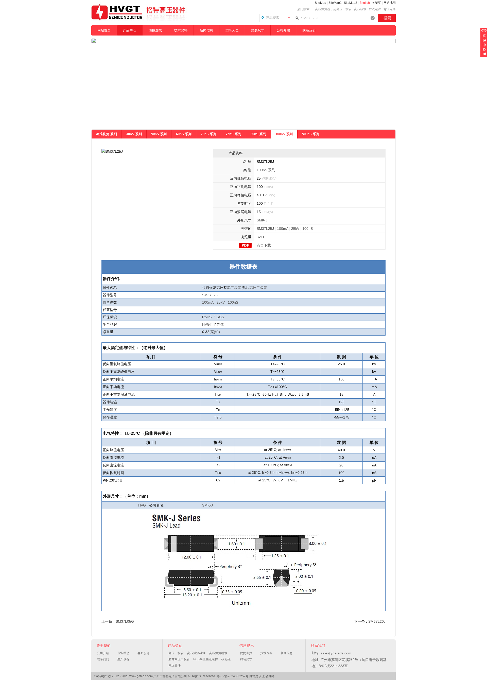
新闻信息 (206, 30)
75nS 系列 (233, 134)
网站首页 (104, 30)
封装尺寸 (257, 30)
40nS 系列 (134, 134)
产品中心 (129, 30)
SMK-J (262, 220)
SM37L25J (265, 228)
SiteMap (320, 3)
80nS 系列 (258, 134)
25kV (295, 228)
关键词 (376, 3)
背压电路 (390, 9)
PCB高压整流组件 (205, 659)
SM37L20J (377, 621)
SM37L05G (125, 621)
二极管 (236, 288)
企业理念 (123, 653)
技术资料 (180, 30)
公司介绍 (283, 30)
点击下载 (264, 245)
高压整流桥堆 (218, 653)
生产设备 (123, 659)
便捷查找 (155, 30)
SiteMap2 (350, 3)
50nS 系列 (159, 134)
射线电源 (375, 9)
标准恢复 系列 (106, 134)
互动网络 (268, 676)
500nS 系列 (310, 134)
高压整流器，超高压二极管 (333, 9)
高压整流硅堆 (196, 653)
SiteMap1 (335, 3)
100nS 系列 (284, 134)
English (364, 3)
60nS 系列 (184, 134)
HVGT (207, 324)
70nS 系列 (208, 134)
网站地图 (390, 3)
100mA (282, 228)
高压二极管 (258, 288)
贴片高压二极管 (179, 659)
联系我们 (309, 30)
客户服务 (143, 653)
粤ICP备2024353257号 (233, 676)
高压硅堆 (360, 9)
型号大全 (232, 30)
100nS (307, 228)
